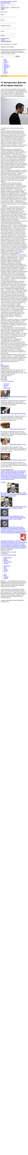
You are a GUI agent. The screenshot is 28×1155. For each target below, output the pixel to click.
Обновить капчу (5, 38)
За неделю (6, 383)
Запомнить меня (15, 7)
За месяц (6, 385)
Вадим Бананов (5, 365)
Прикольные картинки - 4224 (18, 413)
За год (5, 386)
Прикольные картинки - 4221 (18, 459)
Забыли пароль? (5, 7)
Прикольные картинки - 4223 (18, 429)
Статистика (4, 1)
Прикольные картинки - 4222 (18, 444)
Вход (2, 2)
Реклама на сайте (11, 555)
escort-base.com (19, 251)
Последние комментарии (7, 469)
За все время (7, 388)
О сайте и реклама (12, 1)
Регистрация (7, 2)
